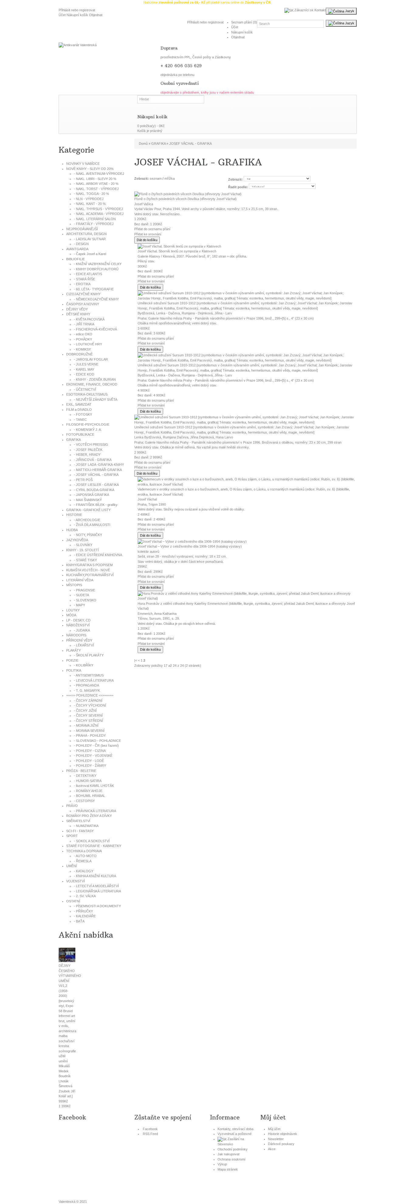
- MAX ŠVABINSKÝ (88, 500)
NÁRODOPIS (76, 635)
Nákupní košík (77, 15)
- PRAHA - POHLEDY (90, 735)
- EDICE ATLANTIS (88, 274)
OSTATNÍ (73, 901)
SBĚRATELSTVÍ (78, 821)
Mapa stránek (228, 1169)
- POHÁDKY (83, 339)
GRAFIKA (73, 439)
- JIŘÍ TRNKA (84, 324)
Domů (143, 143)
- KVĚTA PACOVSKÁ (89, 319)
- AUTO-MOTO (85, 856)
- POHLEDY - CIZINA (90, 750)
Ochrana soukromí (231, 1159)
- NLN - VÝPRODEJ (89, 199)
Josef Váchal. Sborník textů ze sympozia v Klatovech (177, 251)
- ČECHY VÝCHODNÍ (90, 705)
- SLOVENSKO (85, 600)
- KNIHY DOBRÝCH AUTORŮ (96, 269)
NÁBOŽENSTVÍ (78, 625)
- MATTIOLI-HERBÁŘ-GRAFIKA (98, 470)
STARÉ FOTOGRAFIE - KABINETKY (93, 846)
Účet (62, 15)
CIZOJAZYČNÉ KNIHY (83, 294)
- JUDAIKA (82, 630)
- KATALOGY (83, 871)
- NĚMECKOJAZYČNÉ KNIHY (96, 299)
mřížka (169, 178)
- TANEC (80, 419)
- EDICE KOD (84, 374)
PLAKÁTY (73, 650)
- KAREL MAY (84, 369)
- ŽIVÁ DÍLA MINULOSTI (92, 525)
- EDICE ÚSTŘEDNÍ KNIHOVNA (98, 555)
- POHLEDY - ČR (96, 745)
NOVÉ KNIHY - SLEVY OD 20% (90, 169)
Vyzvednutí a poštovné (235, 1134)
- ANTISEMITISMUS (89, 675)
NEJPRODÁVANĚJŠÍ (82, 229)
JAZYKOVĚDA (77, 540)
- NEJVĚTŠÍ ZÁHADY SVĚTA (95, 399)
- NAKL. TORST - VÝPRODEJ (96, 189)
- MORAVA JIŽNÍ (86, 725)
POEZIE (72, 660)
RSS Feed (150, 1134)
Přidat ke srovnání (147, 234)
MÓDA (71, 615)
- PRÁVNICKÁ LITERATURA (95, 811)
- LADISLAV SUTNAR (90, 239)
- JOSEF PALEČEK (88, 450)
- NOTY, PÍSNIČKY (88, 535)
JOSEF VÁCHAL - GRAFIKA (190, 143)
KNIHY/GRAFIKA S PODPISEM (89, 565)
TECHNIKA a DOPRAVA (84, 851)
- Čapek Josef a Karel (90, 254)
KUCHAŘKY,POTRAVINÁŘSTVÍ (90, 575)
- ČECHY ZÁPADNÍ (88, 700)
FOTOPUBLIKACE (80, 434)
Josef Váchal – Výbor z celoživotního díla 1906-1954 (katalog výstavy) (190, 546)
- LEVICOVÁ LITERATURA (94, 680)
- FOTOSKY (83, 414)
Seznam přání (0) (244, 22)
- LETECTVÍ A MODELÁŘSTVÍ (96, 886)
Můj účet (274, 1129)
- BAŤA (79, 921)
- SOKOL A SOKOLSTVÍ (92, 841)
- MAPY (79, 605)
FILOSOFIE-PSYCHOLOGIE (87, 424)
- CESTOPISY (84, 801)
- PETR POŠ (83, 480)
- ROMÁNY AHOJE (88, 791)
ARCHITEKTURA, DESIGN (86, 234)
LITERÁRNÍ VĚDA (79, 580)
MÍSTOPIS (74, 585)
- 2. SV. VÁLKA (85, 896)
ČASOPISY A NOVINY (82, 304)
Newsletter (276, 1139)
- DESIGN (81, 244)
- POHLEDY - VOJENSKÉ (93, 755)
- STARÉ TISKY (85, 560)
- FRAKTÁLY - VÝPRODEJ (94, 224)
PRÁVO (72, 806)
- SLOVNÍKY (83, 545)
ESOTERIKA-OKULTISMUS (87, 394)
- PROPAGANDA (86, 685)
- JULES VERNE (86, 364)
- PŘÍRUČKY (83, 911)
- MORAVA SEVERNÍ (89, 730)
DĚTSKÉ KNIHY (78, 314)
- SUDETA (81, 595)
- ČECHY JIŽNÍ (85, 710)
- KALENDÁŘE (85, 916)
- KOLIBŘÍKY (83, 665)
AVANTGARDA (77, 249)
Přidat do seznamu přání (152, 229)
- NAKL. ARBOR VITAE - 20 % (96, 183)
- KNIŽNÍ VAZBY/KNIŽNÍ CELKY (98, 264)
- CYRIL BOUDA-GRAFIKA (94, 490)
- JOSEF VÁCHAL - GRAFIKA (96, 474)
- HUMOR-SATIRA (87, 781)
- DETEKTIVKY (85, 775)
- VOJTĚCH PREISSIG (91, 444)
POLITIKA (73, 670)
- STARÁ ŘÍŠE (84, 279)
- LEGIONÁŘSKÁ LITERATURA (97, 891)
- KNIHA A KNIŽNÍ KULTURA (95, 876)
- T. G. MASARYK (87, 690)
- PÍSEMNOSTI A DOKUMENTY (97, 906)
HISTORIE (74, 515)
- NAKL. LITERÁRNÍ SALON (95, 219)
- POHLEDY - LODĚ (89, 761)
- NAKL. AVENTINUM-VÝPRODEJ (99, 173)
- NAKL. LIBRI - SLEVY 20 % (95, 179)
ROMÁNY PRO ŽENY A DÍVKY (89, 816)
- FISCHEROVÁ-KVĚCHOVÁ (95, 329)
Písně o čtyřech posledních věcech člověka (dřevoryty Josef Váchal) (185, 199)
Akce (272, 1149)
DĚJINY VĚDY (77, 309)
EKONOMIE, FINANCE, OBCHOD (91, 384)
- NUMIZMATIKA (86, 826)
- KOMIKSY (82, 349)
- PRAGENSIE (84, 590)
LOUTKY (73, 610)
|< (135, 660)
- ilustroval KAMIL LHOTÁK (94, 785)
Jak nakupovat (228, 1154)
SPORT (72, 836)
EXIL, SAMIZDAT (78, 404)
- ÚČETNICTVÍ (85, 389)
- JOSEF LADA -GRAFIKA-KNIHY (99, 464)
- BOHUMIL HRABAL (89, 795)
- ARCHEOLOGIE (87, 520)
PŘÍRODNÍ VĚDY (79, 640)
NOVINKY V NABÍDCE (83, 163)
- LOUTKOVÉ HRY (88, 344)
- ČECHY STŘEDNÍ (88, 720)
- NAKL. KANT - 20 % (90, 204)
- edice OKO (83, 334)
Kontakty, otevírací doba (235, 1129)
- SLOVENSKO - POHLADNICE (97, 740)
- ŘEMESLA (82, 861)
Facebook (150, 1129)
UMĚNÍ (71, 866)
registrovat (87, 10)
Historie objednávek (282, 1134)
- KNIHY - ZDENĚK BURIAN (95, 379)
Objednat (95, 15)
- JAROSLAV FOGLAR (91, 359)
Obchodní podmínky (233, 1149)
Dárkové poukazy (281, 1144)
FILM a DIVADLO (79, 409)
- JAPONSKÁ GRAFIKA (91, 494)
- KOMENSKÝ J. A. (88, 429)
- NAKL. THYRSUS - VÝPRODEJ (98, 209)
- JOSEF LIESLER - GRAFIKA (96, 484)
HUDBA (72, 530)
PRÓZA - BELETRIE (81, 771)
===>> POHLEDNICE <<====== (89, 695)
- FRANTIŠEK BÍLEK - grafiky (96, 505)
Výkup (222, 1164)
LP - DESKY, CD (78, 620)
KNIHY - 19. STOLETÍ (82, 550)
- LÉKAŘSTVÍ (84, 645)
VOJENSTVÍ (75, 881)
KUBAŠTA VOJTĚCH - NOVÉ (88, 570)
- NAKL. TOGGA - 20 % (91, 193)
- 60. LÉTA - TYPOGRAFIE (94, 289)
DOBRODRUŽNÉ (79, 354)
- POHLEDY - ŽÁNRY (90, 765)
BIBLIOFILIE (75, 259)
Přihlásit (64, 10)
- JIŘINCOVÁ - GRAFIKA (92, 460)
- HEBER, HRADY (87, 454)
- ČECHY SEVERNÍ (88, 715)
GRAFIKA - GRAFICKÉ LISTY (88, 510)
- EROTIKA (82, 284)
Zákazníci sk (303, 10)
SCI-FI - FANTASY (80, 831)
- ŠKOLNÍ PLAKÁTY (89, 655)
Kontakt (320, 10)
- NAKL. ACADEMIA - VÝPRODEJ (99, 214)
